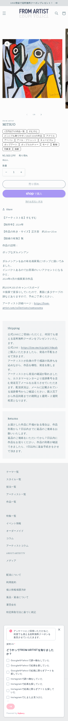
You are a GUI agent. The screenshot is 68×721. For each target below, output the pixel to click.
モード (46, 144)
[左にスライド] (26, 114)
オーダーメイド (15, 530)
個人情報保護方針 (16, 589)
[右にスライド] (41, 114)
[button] (4, 13)
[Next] (10, 706)
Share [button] (9, 209)
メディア (11, 560)
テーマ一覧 (12, 471)
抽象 (17, 149)
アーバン (8, 140)
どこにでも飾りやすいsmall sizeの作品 (23, 135)
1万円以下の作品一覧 (14, 131)
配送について (13, 574)
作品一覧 (11, 501)
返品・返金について (17, 597)
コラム (10, 538)
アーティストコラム (17, 545)
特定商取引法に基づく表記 (21, 612)
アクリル (50, 135)
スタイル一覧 (13, 479)
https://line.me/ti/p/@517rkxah (39, 347)
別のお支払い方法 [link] (34, 201)
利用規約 (11, 582)
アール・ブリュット (26, 140)
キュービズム (46, 140)
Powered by (11, 713)
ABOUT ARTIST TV (15, 553)
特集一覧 (11, 515)
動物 (55, 144)
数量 (5, 165)
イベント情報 (13, 523)
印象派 (7, 149)
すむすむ (33, 131)
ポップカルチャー (29, 144)
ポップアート (10, 144)
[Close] (59, 630)
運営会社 (11, 604)
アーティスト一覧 (16, 494)
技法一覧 (11, 486)
